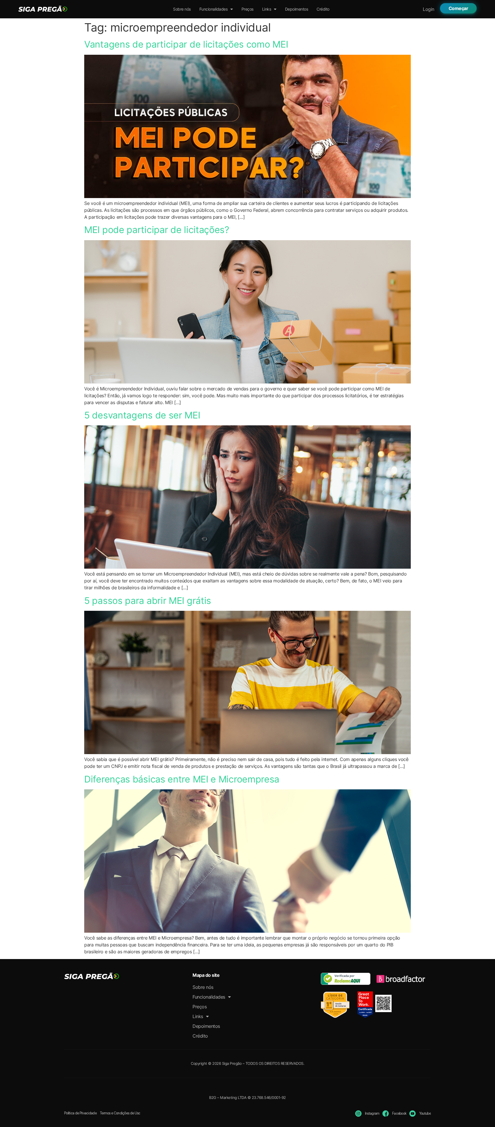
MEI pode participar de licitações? (156, 229)
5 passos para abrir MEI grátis (147, 600)
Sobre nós (182, 9)
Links (266, 9)
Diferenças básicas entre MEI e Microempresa (181, 779)
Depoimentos (296, 9)
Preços (247, 9)
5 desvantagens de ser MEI (142, 415)
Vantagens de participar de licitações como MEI (186, 44)
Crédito (323, 9)
